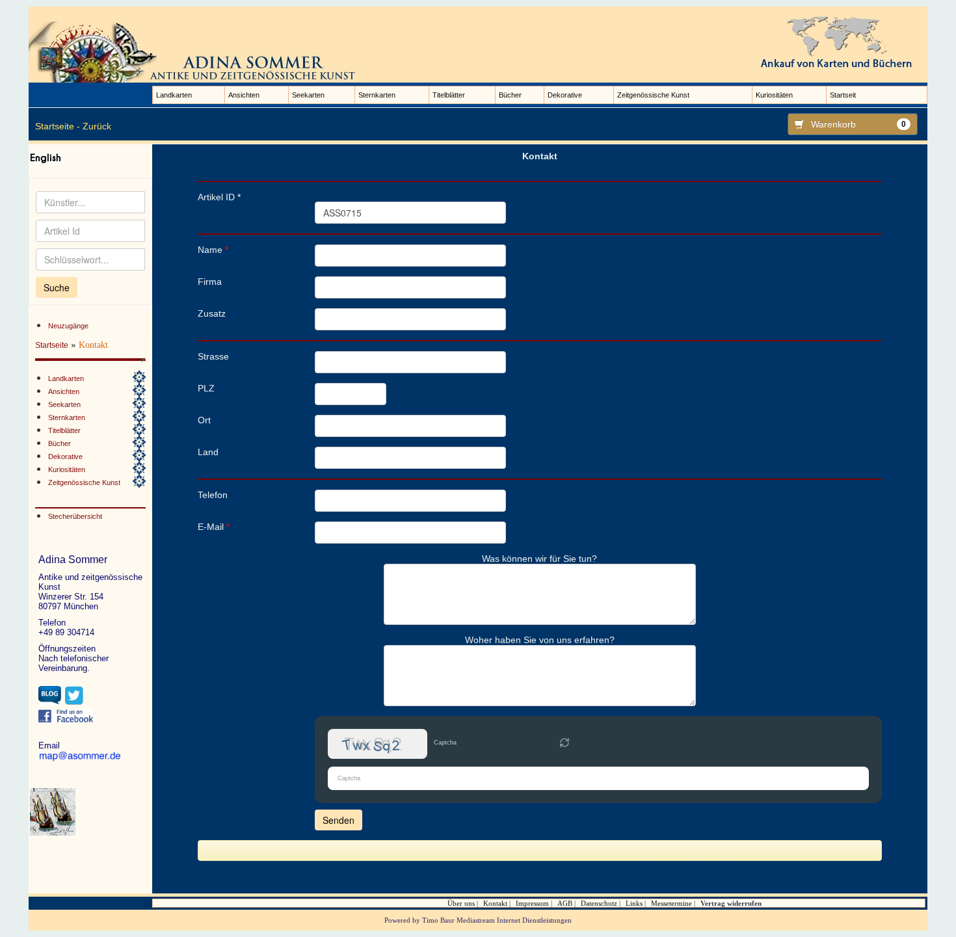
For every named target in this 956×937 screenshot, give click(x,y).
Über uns (461, 903)
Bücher (510, 95)
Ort (204, 420)
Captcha (445, 742)
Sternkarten (376, 95)
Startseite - (57, 126)
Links (634, 903)
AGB (564, 903)
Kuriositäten (774, 95)
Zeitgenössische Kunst (653, 95)
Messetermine (671, 903)
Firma (210, 281)
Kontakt (495, 903)
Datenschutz (599, 903)
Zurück (97, 126)
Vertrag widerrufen (731, 903)
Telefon (213, 495)
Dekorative (565, 95)
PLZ (206, 388)
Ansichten (243, 95)
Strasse (213, 356)
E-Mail (214, 526)
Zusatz (212, 313)
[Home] (198, 51)
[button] (564, 743)
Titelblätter (448, 95)
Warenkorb (858, 124)
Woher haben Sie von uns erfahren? (540, 640)
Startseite (51, 345)
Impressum (532, 903)
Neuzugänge (68, 326)
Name (213, 249)
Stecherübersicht (75, 516)
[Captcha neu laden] (564, 742)
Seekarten (308, 95)
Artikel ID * (219, 197)
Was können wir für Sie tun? (539, 558)
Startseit (843, 95)
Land (208, 452)
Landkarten (174, 95)
